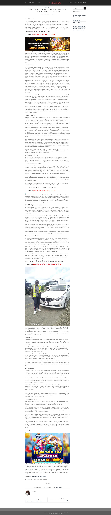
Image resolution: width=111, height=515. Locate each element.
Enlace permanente (59, 487)
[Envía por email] (49, 483)
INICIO (26, 2)
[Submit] (85, 8)
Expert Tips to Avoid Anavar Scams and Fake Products (79, 29)
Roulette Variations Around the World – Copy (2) (79, 16)
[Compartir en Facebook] (46, 483)
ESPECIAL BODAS (83, 2)
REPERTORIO (77, 2)
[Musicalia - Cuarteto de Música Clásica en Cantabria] (55, 3)
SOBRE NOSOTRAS (32, 2)
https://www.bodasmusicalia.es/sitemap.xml (37, 476)
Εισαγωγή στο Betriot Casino (79, 26)
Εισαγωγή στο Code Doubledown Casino (77, 23)
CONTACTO (38, 2)
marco (53, 14)
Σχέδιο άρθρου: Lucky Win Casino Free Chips (78, 19)
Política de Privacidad (52, 513)
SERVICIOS (71, 2)
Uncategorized (47, 7)
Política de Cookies (59, 513)
